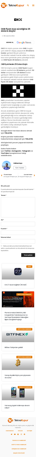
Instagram (16, 151)
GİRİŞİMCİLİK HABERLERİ (19, 449)
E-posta (4, 228)
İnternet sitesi (6, 237)
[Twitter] (11, 434)
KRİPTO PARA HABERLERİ (19, 444)
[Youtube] (14, 434)
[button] (28, 5)
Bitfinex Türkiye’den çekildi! (14, 347)
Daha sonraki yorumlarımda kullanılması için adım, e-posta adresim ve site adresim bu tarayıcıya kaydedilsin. (17, 248)
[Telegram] (18, 434)
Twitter (7, 151)
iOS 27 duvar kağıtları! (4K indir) (15, 285)
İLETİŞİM (29, 431)
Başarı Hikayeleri (19, 453)
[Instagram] (21, 434)
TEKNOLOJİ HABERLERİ (19, 440)
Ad (2, 220)
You (2, 153)
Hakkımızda (10, 431)
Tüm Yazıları (19, 168)
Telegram (26, 151)
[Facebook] (24, 434)
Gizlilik (20, 431)
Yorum (3, 195)
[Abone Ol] (24, 42)
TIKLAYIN (8, 133)
